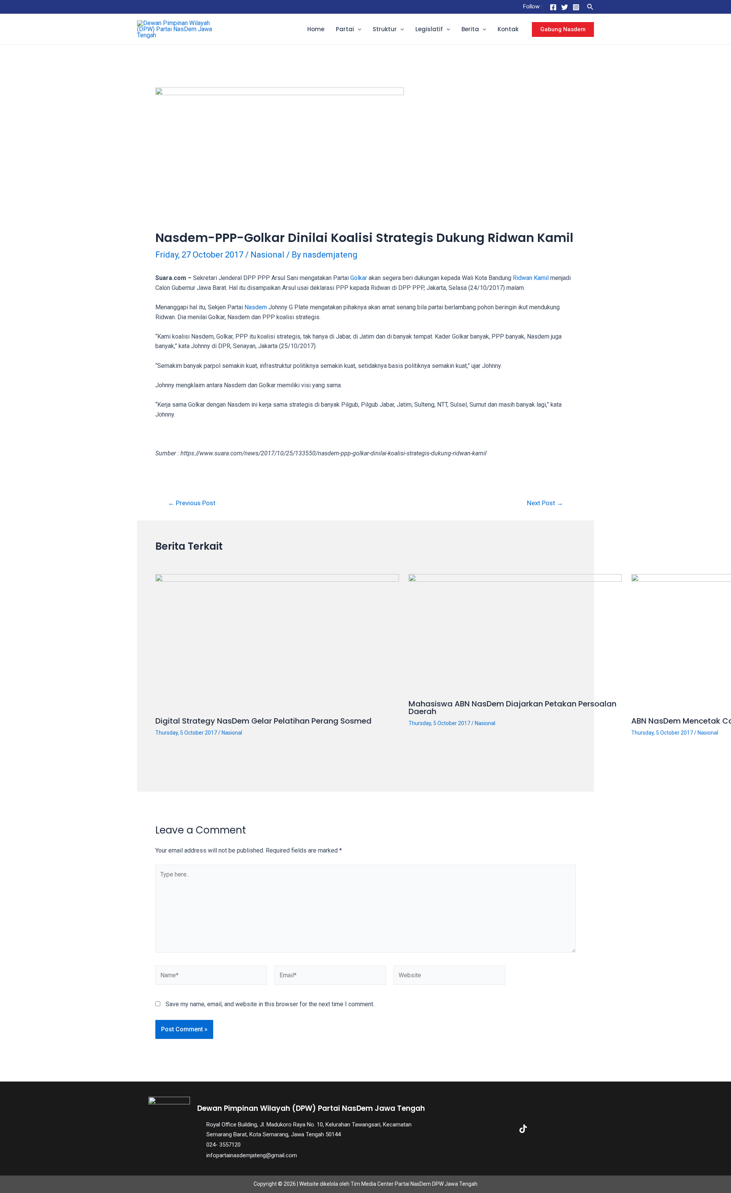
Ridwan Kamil (531, 278)
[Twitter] (564, 7)
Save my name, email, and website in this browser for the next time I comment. (270, 1004)
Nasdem (255, 307)
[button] (357, 29)
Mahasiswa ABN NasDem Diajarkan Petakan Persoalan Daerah (512, 707)
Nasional (267, 254)
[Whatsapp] (572, 1129)
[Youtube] (547, 1129)
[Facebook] (553, 7)
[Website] (449, 976)
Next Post (545, 503)
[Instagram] (576, 7)
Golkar (358, 278)
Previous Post (191, 503)
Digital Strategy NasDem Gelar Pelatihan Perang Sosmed (263, 721)
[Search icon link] (590, 7)
